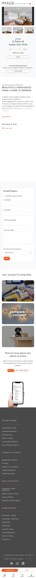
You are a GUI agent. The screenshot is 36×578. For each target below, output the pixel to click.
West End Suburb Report (11, 500)
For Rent (5, 463)
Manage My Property (9, 460)
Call (27, 570)
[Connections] (18, 313)
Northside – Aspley (9, 515)
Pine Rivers (6, 522)
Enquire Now (10, 570)
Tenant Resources (8, 473)
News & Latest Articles (10, 494)
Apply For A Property (10, 467)
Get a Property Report (10, 445)
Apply (18, 57)
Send (6, 258)
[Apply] (18, 291)
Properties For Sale (9, 428)
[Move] (18, 336)
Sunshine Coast (7, 529)
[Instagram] (17, 564)
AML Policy (13, 559)
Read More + (6, 116)
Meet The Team (7, 536)
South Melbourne (8, 532)
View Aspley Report (22, 370)
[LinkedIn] (23, 564)
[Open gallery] (18, 16)
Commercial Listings (9, 431)
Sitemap (20, 559)
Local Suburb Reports (10, 441)
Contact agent (18, 71)
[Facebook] (11, 564)
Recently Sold (7, 435)
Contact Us (6, 539)
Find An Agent (7, 438)
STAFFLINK (27, 559)
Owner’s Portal (7, 497)
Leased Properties (8, 470)
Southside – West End (10, 519)
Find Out (11, 370)
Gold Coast (6, 526)
